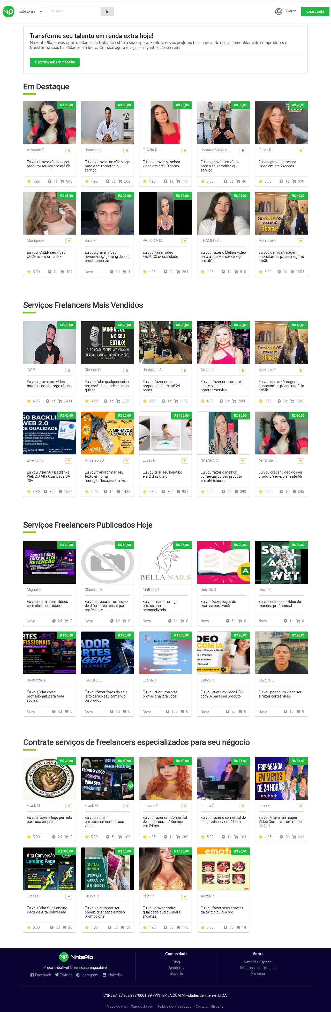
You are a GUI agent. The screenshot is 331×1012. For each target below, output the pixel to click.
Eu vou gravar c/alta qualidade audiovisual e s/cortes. (162, 912)
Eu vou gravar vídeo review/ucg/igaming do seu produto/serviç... (107, 256)
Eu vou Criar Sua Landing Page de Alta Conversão (47, 910)
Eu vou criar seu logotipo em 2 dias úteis (162, 474)
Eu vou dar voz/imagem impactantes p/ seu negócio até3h (281, 256)
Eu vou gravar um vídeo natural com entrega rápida (49, 384)
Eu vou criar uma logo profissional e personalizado (160, 605)
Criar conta (315, 11)
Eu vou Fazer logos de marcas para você (218, 603)
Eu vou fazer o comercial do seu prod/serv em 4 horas (223, 819)
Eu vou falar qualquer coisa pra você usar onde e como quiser (107, 386)
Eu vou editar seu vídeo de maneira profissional (280, 603)
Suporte (176, 973)
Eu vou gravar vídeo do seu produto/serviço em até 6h (48, 164)
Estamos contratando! (258, 968)
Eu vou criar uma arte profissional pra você (160, 694)
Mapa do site (116, 1006)
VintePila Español (258, 962)
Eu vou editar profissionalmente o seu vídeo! (104, 821)
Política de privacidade (174, 1006)
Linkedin (115, 975)
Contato (202, 1006)
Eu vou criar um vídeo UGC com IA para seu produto (222, 694)
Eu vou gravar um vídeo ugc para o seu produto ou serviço (107, 166)
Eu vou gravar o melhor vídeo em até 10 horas (161, 164)
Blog (176, 962)
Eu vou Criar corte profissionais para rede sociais (45, 696)
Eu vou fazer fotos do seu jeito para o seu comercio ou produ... (106, 696)
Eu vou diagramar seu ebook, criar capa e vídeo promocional (105, 912)
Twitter (66, 975)
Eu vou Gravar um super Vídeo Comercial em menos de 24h (281, 821)
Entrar (291, 11)
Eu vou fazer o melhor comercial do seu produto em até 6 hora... (221, 476)
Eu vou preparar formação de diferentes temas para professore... (106, 605)
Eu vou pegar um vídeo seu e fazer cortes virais (280, 694)
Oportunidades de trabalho (55, 62)
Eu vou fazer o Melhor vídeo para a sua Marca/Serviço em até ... (223, 256)
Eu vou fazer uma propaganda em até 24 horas (161, 386)
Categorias (27, 11)
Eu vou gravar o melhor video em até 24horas (277, 164)
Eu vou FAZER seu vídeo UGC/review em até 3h (46, 254)
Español (218, 1006)
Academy (176, 968)
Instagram (90, 975)
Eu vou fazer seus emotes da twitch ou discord (222, 910)
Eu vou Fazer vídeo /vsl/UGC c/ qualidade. (161, 254)
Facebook (43, 975)
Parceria (258, 973)
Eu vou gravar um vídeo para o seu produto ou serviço (220, 166)
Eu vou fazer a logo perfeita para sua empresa (49, 819)
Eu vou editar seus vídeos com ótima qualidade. (47, 603)
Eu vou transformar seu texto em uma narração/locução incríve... (106, 476)
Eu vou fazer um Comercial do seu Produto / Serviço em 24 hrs (165, 821)
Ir (107, 11)
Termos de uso (142, 1006)
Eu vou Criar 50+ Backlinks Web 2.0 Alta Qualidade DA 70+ (48, 476)
